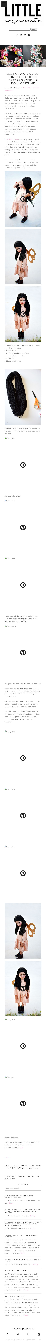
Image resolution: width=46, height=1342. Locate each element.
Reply (11, 1203)
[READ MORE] (11, 63)
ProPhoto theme (34, 1340)
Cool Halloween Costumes (15, 1296)
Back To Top (10, 1179)
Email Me (35, 1176)
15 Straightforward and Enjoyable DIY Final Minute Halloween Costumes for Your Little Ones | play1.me (23, 1224)
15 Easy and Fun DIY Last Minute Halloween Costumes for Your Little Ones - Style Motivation (22, 1211)
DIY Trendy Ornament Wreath (11, 50)
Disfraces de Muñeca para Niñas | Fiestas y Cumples (22, 1260)
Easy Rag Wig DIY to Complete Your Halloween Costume (19, 1196)
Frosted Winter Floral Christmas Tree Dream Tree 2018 (34, 50)
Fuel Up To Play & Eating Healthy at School (23, 1169)
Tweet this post (24, 1176)
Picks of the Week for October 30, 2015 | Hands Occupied (21, 1235)
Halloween (9, 90)
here (21, 1147)
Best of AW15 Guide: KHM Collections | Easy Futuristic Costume (23, 1166)
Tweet (7, 1157)
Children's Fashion (31, 87)
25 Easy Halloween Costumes (16, 1271)
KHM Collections (12, 139)
